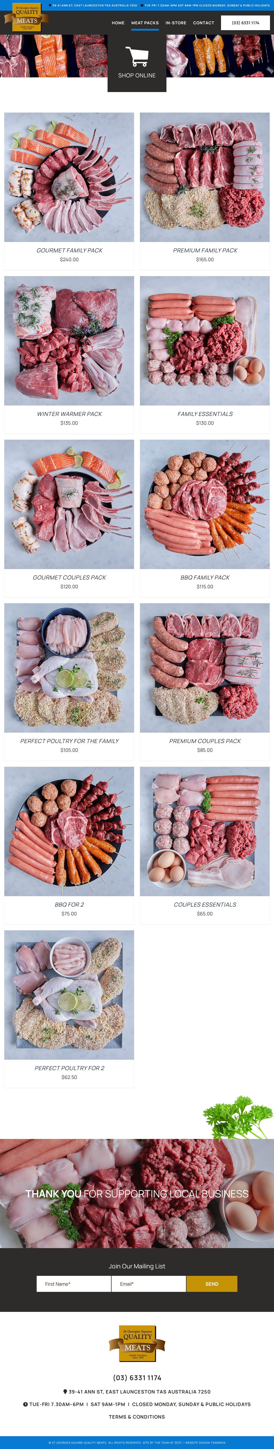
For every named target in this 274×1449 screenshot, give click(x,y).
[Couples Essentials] (205, 770)
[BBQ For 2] (69, 770)
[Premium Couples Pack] (205, 607)
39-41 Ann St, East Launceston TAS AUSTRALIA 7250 (139, 1391)
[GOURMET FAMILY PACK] (69, 116)
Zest (178, 1442)
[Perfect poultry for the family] (69, 607)
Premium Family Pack (205, 250)
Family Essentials (205, 414)
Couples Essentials (205, 904)
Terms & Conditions (137, 1417)
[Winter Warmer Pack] (69, 280)
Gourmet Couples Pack (69, 577)
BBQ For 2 (69, 904)
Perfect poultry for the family (69, 741)
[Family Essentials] (205, 280)
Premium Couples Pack (205, 741)
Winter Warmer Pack (69, 414)
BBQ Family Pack (204, 577)
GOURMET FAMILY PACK (69, 250)
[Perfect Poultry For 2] (69, 934)
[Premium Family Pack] (205, 116)
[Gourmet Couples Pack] (69, 443)
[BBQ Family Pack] (205, 443)
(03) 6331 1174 (137, 1377)
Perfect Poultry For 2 (69, 1068)
